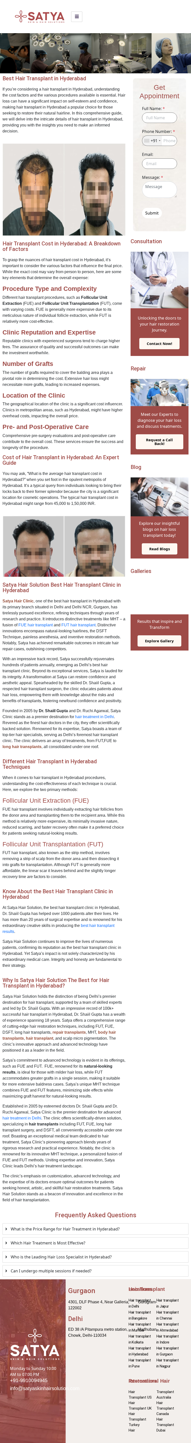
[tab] (95, 1228)
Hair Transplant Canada (165, 1408)
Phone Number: (158, 131)
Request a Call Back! (159, 441)
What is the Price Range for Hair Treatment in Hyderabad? (65, 1229)
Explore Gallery (159, 640)
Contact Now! (159, 343)
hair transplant (39, 1038)
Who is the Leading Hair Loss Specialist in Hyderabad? (61, 1257)
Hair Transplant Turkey (137, 1419)
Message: (152, 177)
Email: (147, 154)
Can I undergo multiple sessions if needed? (51, 1271)
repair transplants (69, 1032)
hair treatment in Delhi (94, 717)
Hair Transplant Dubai (165, 1425)
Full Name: (153, 109)
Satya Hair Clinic (18, 601)
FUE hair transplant (35, 625)
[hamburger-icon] (76, 16)
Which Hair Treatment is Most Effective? (48, 1243)
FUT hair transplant (78, 625)
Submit (152, 213)
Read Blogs (159, 548)
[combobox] (152, 141)
